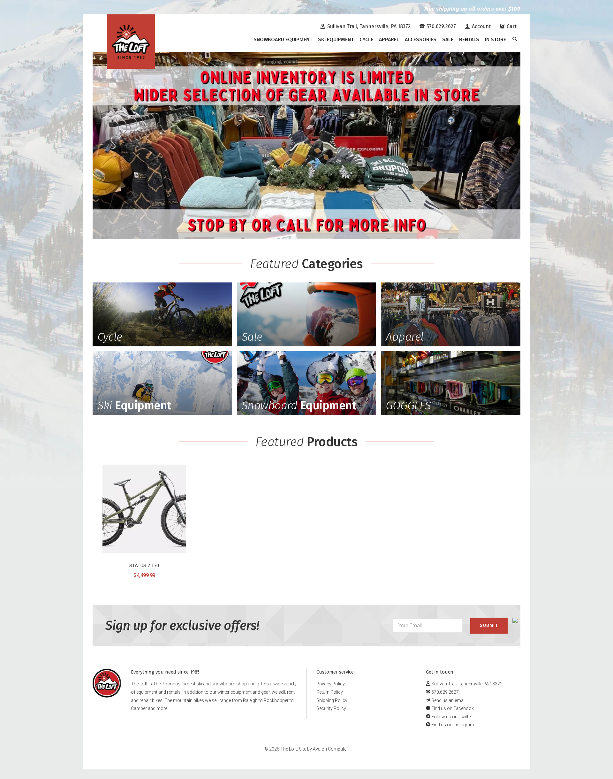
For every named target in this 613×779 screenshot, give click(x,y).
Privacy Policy (330, 683)
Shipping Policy (331, 700)
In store (495, 39)
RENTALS (469, 39)
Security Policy (331, 708)
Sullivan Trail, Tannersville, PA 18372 (368, 26)
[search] (514, 40)
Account (481, 26)
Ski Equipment (336, 39)
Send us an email (447, 700)
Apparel (389, 39)
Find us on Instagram (452, 724)
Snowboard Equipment (283, 39)
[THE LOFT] (131, 41)
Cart (511, 26)
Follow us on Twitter (451, 716)
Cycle (366, 39)
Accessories (420, 39)
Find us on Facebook (452, 708)
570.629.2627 (440, 26)
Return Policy (329, 692)
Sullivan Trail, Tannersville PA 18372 (466, 683)
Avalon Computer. (331, 749)
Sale (447, 39)
